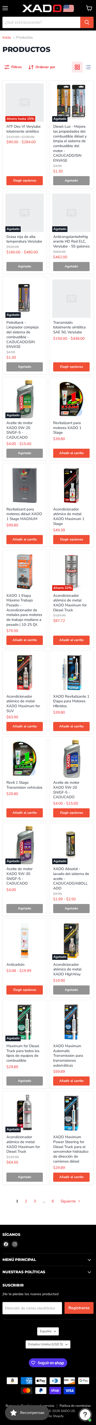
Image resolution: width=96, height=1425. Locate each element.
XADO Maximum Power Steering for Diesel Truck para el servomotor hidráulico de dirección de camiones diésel (70, 1149)
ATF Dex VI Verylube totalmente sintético (23, 129)
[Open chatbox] (85, 1415)
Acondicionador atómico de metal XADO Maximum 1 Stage (68, 516)
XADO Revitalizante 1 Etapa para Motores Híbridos (71, 701)
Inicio (6, 37)
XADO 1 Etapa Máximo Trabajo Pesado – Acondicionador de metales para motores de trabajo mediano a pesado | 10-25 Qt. (24, 610)
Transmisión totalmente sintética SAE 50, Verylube (69, 327)
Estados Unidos (45, 1344)
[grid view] (77, 67)
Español (45, 1331)
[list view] (88, 67)
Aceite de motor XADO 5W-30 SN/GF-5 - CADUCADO (19, 876)
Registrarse (79, 1308)
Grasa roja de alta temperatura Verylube (24, 239)
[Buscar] (87, 22)
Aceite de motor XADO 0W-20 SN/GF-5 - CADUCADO (19, 430)
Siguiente (69, 1201)
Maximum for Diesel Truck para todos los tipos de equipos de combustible (22, 1053)
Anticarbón (15, 964)
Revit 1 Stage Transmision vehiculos (24, 785)
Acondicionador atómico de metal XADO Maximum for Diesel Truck (70, 603)
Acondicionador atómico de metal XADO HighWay (67, 969)
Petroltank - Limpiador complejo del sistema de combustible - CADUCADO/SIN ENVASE (22, 334)
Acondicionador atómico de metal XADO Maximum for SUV (23, 703)
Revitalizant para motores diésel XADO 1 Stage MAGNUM (24, 514)
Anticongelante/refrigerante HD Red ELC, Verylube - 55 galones (71, 241)
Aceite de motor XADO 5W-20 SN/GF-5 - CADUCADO (66, 789)
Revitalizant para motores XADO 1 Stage (67, 427)
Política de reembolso (75, 1406)
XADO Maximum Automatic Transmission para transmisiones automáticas (68, 1055)
